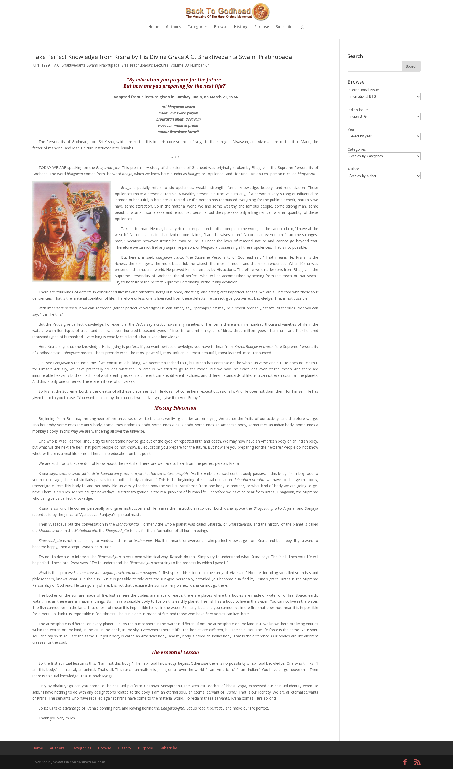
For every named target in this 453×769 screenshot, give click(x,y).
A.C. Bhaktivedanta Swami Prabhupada (87, 65)
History (240, 27)
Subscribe (284, 27)
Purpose (261, 27)
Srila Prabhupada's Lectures (145, 65)
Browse (220, 27)
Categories (197, 27)
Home (153, 27)
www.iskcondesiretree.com (79, 762)
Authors (173, 27)
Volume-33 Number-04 (190, 65)
